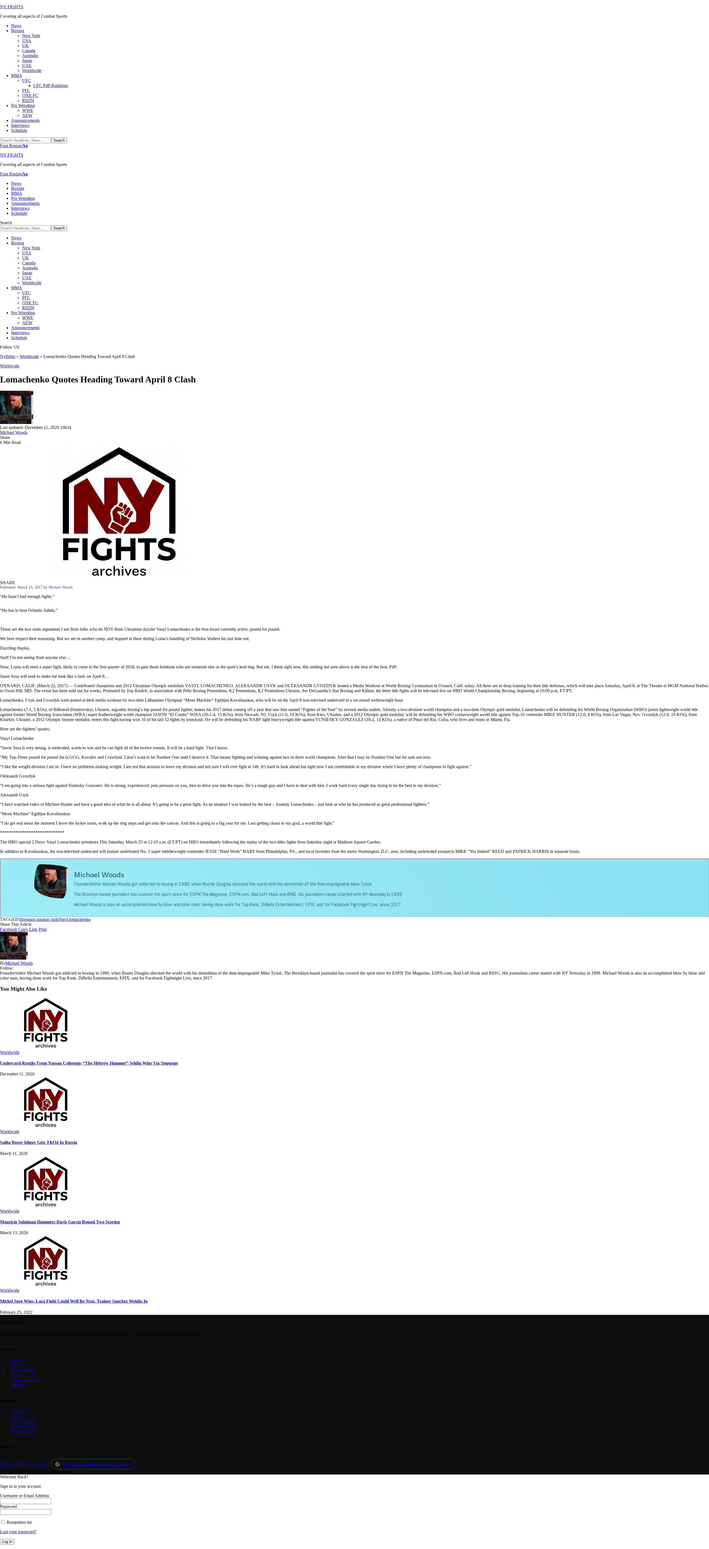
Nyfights (7, 356)
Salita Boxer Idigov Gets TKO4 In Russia (38, 1142)
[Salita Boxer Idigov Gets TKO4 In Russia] (45, 1126)
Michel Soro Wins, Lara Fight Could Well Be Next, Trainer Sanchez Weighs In (74, 1301)
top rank (51, 919)
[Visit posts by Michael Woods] (16, 422)
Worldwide (29, 356)
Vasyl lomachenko (74, 919)
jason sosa (35, 919)
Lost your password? (18, 1531)
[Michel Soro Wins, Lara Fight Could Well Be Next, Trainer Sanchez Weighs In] (45, 1285)
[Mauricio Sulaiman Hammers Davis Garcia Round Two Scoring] (45, 1206)
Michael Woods (13, 432)
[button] (14, 145)
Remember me (19, 1522)
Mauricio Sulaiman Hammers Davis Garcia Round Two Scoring (60, 1222)
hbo (23, 919)
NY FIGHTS (11, 6)
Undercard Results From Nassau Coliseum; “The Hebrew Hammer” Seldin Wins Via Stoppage (89, 1063)
